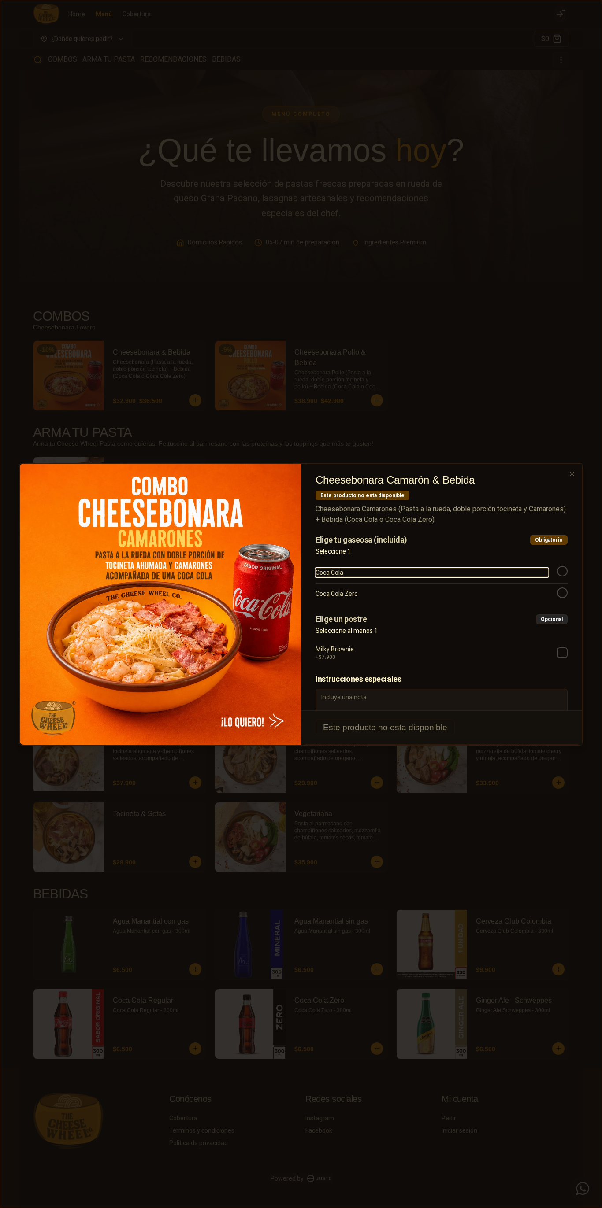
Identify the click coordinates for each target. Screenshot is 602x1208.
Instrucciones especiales (358, 678)
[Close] (572, 473)
